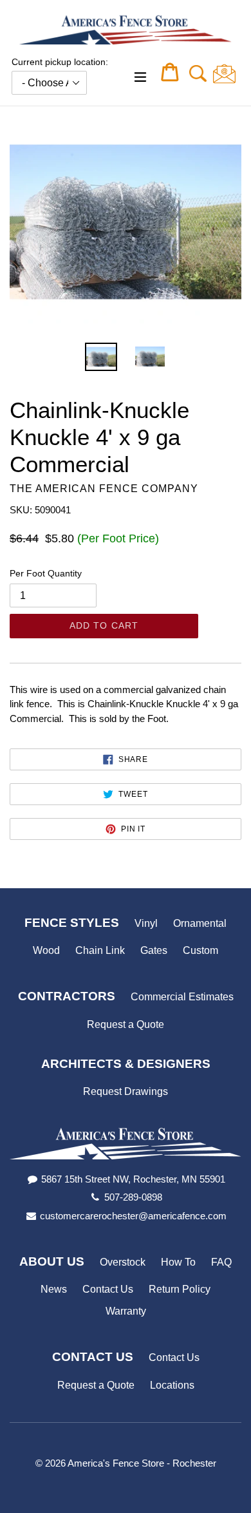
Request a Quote (125, 1024)
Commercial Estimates (182, 996)
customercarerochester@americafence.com (133, 1215)
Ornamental (200, 923)
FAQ (221, 1262)
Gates (153, 950)
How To (178, 1262)
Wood (46, 950)
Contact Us (107, 1289)
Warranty (126, 1311)
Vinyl (146, 923)
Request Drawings (125, 1091)
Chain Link (100, 950)
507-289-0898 (133, 1197)
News (54, 1289)
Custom (200, 950)
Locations (172, 1385)
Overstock (122, 1262)
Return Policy (179, 1289)
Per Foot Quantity (46, 573)
